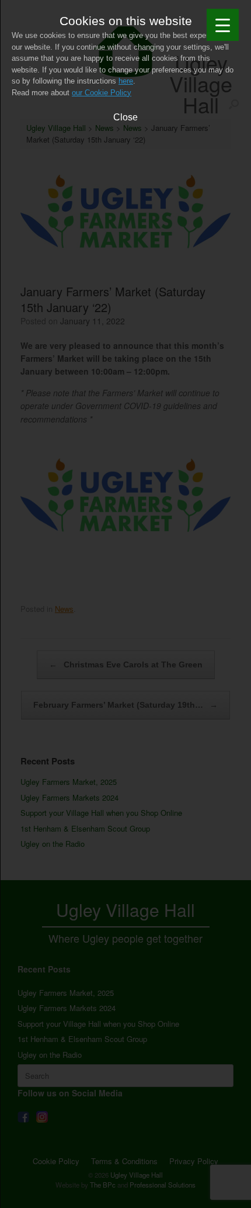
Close (125, 117)
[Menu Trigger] (223, 25)
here (125, 81)
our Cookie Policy (101, 92)
